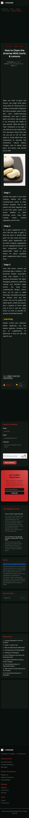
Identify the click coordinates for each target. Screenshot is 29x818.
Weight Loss (4, 775)
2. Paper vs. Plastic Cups (10, 645)
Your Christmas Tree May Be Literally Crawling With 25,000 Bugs (14, 538)
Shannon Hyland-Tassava (14, 564)
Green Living (6, 11)
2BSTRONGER (4, 9)
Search (23, 598)
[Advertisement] (14, 27)
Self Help (3, 793)
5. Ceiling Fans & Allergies (11, 653)
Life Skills (4, 788)
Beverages (4, 767)
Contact (3, 800)
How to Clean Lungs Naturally (14, 514)
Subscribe (14, 493)
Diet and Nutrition (6, 762)
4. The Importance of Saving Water (13, 650)
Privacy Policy (5, 803)
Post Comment (10, 463)
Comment (6, 442)
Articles (12, 9)
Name (5, 428)
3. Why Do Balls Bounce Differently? (14, 647)
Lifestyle (18, 9)
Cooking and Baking (7, 764)
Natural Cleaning (8, 378)
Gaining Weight (5, 780)
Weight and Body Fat (7, 777)
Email (5, 435)
